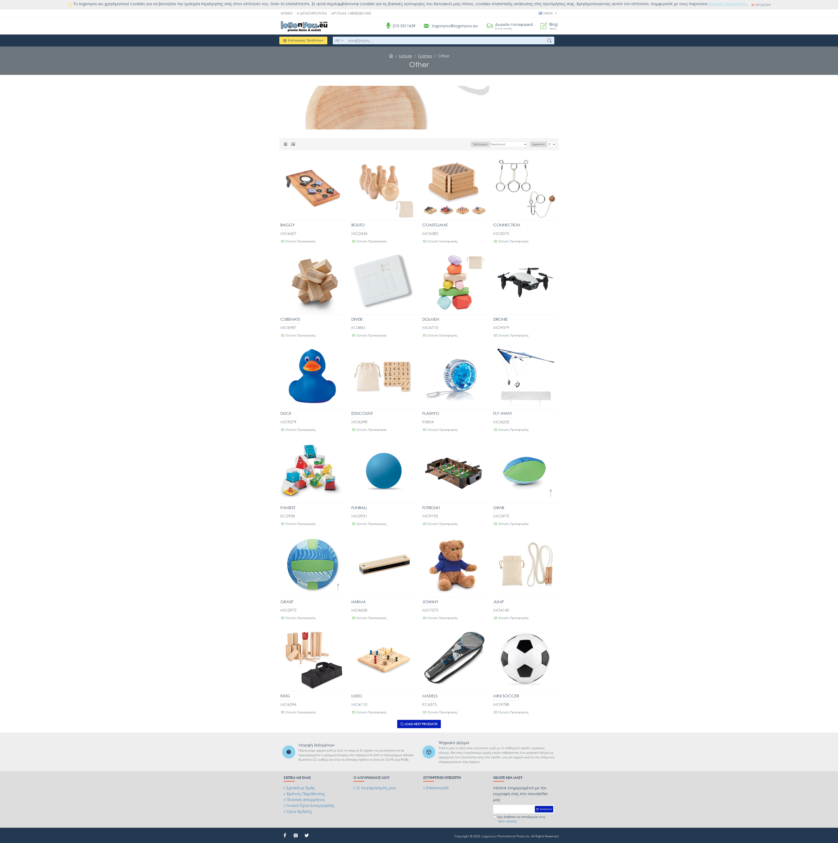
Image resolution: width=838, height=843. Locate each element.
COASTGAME (435, 224)
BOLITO (358, 224)
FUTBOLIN (431, 507)
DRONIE (500, 319)
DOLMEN (430, 319)
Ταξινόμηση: (480, 144)
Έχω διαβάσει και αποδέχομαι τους (521, 819)
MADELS (430, 695)
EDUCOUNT (362, 413)
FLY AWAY (502, 413)
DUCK (286, 413)
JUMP (498, 601)
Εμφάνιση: (538, 144)
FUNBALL (359, 507)
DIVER (356, 319)
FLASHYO (430, 413)
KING (285, 695)
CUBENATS (290, 319)
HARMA (358, 601)
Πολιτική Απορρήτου (727, 3)
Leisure (405, 55)
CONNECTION (506, 224)
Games (425, 55)
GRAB (498, 507)
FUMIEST (287, 507)
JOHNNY (430, 601)
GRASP (287, 601)
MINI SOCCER (506, 695)
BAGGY (287, 224)
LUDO (356, 695)
